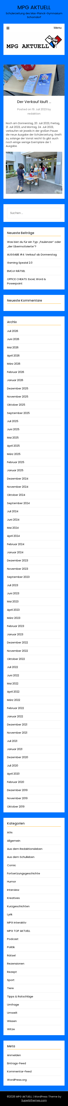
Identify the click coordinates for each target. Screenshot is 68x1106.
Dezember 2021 (17, 724)
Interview (13, 890)
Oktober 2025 (16, 405)
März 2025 (13, 454)
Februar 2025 (15, 462)
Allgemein (13, 841)
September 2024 (18, 503)
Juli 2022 (12, 667)
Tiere (10, 988)
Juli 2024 (12, 511)
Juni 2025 (13, 429)
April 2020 (13, 774)
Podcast (12, 939)
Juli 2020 (12, 765)
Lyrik (9, 914)
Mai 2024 (13, 528)
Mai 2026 (12, 347)
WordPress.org (17, 1080)
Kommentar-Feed (19, 1071)
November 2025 (17, 396)
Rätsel (11, 955)
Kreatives (13, 898)
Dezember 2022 (17, 642)
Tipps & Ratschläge (20, 996)
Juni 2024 (13, 519)
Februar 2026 (15, 372)
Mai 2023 (12, 601)
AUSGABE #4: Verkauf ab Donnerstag (32, 254)
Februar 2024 (15, 544)
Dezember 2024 (17, 478)
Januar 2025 (15, 470)
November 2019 (17, 798)
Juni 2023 (13, 593)
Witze (11, 1029)
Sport (11, 980)
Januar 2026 (15, 380)
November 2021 (17, 733)
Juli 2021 (12, 741)
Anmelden (14, 1055)
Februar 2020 (15, 782)
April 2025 (13, 446)
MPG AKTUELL (34, 7)
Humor (11, 881)
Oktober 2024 (16, 495)
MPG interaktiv (16, 922)
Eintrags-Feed (16, 1063)
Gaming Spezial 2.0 (19, 263)
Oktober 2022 (16, 659)
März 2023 (13, 618)
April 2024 (13, 536)
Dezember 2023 (17, 560)
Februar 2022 (15, 708)
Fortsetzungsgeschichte (23, 873)
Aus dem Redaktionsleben (24, 849)
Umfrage (13, 1004)
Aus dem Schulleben (20, 857)
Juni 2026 (13, 339)
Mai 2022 (12, 683)
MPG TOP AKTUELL (18, 931)
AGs (10, 832)
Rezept (12, 972)
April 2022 (13, 691)
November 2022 (17, 651)
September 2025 (18, 413)
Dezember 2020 (17, 757)
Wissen (12, 1021)
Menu (57, 28)
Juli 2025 (12, 421)
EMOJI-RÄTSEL (16, 271)
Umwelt (12, 1013)
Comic (11, 865)
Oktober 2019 (15, 806)
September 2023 (18, 577)
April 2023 (13, 610)
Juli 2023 (12, 585)
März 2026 (13, 364)
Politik (11, 947)
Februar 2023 (15, 626)
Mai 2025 (13, 437)
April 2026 (13, 355)
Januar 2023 (15, 634)
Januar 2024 (15, 552)
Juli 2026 (12, 331)
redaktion (34, 113)
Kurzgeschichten (18, 906)
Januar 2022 (15, 716)
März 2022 (13, 700)
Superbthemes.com (34, 1100)
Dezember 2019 (17, 790)
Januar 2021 (14, 749)
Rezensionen (15, 963)
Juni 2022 (13, 675)
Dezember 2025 (17, 388)
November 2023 (17, 569)
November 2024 (17, 487)
